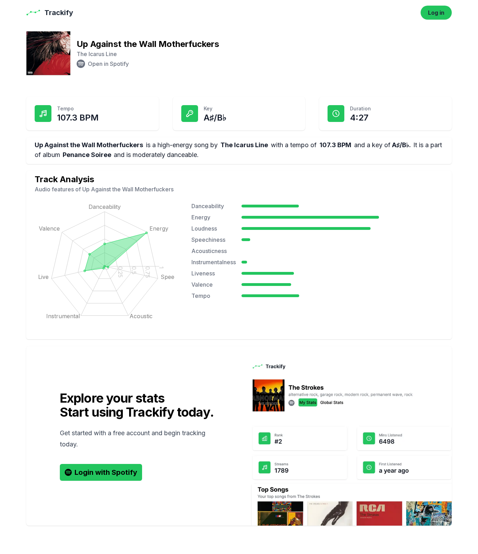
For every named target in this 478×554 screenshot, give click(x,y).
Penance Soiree (87, 154)
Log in (436, 12)
